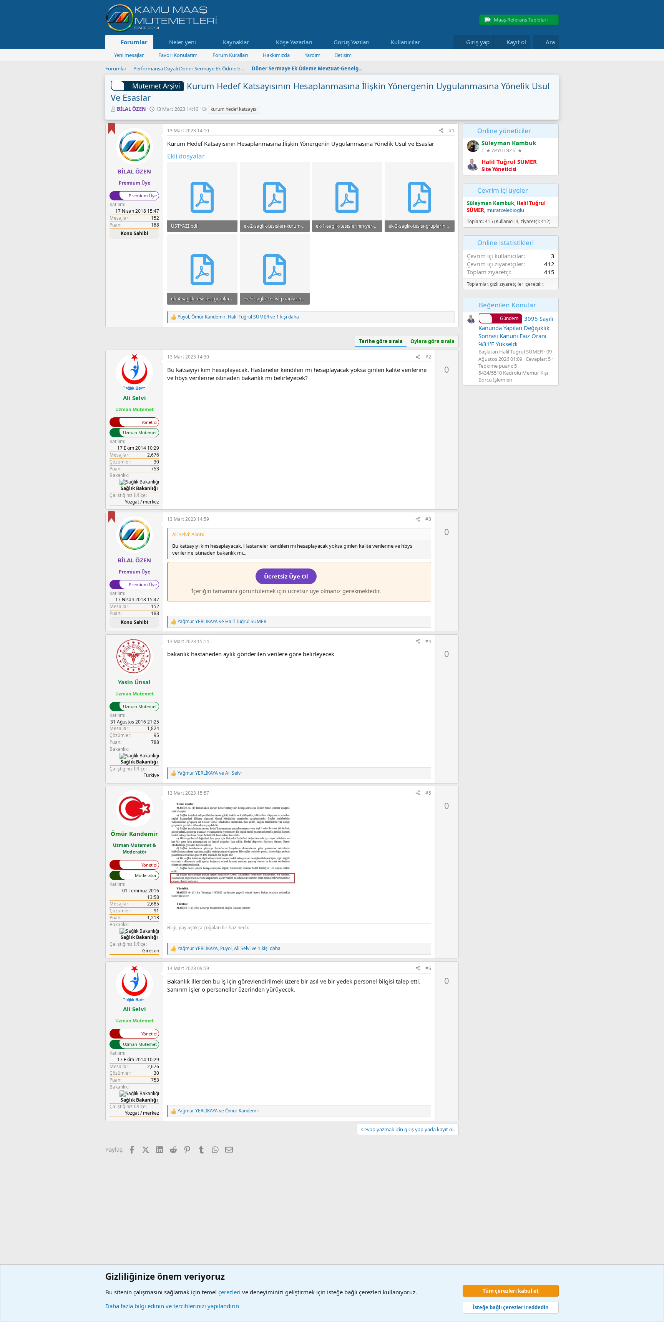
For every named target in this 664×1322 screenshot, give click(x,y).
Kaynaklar (236, 42)
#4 (428, 641)
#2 (428, 356)
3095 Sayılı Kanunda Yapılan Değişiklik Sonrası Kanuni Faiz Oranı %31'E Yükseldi (515, 331)
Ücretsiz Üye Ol (286, 576)
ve (222, 621)
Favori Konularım (178, 55)
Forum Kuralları (230, 55)
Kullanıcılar (405, 42)
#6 (428, 968)
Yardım (312, 55)
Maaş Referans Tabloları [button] (521, 19)
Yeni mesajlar (129, 55)
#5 (428, 793)
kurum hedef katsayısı (234, 109)
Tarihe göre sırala (381, 341)
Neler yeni (182, 42)
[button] (201, 42)
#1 (452, 130)
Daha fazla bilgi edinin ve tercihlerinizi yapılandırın (172, 1306)
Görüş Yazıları (352, 42)
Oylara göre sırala (432, 341)
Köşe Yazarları (294, 42)
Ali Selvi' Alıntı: (188, 534)
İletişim (343, 55)
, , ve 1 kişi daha (238, 317)
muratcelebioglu (505, 210)
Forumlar (134, 42)
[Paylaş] (441, 131)
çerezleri (229, 1292)
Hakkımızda (276, 55)
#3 (428, 519)
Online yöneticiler (504, 130)
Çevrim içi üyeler (502, 190)
